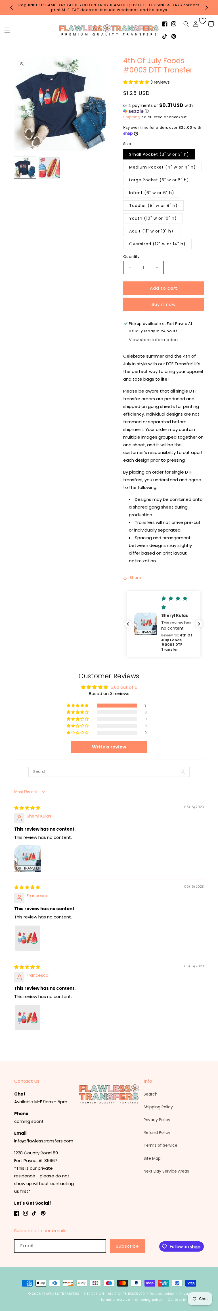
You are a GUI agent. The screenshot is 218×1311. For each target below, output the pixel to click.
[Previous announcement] (11, 7)
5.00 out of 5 (123, 687)
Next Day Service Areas (166, 1171)
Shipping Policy (158, 1107)
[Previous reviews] (128, 624)
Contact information (186, 1299)
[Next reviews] (199, 624)
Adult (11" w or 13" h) (151, 231)
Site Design (93, 1293)
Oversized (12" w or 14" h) (157, 244)
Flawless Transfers (60, 1293)
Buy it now (164, 304)
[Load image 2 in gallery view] (49, 168)
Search (151, 1094)
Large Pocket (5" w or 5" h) (159, 180)
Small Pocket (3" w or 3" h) (159, 154)
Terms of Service (160, 1145)
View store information (153, 340)
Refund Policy (157, 1132)
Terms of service (115, 1299)
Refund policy (162, 1293)
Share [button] (135, 577)
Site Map (152, 1158)
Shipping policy (148, 1299)
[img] (27, 808)
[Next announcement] (206, 7)
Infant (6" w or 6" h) (151, 193)
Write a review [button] (109, 747)
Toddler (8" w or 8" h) (153, 205)
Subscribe (127, 1246)
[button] (7, 30)
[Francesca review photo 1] (27, 938)
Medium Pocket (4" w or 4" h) (162, 167)
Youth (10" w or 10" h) (153, 218)
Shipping (132, 117)
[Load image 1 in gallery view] (25, 168)
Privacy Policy (157, 1120)
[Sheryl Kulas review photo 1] (27, 858)
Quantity (131, 256)
